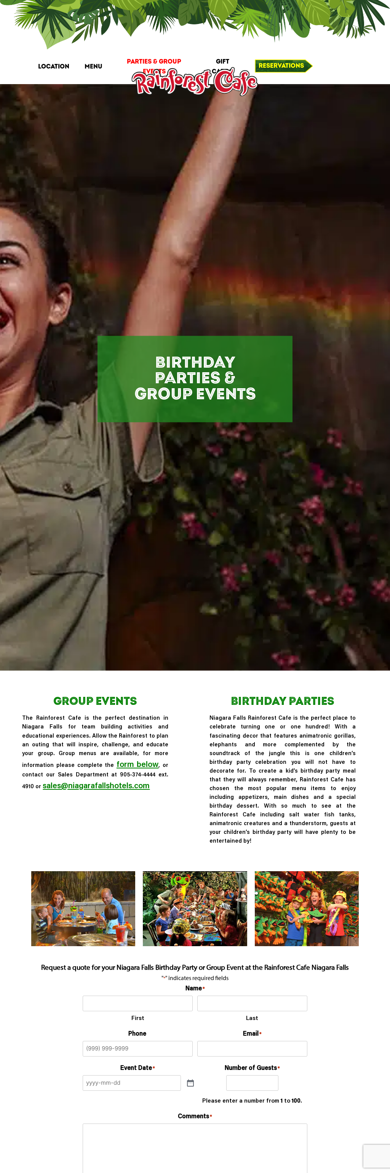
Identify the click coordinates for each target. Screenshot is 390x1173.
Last (252, 1018)
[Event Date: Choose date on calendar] (190, 1083)
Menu (93, 66)
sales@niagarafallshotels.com (96, 785)
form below (138, 764)
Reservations (281, 66)
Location (53, 66)
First (137, 1018)
